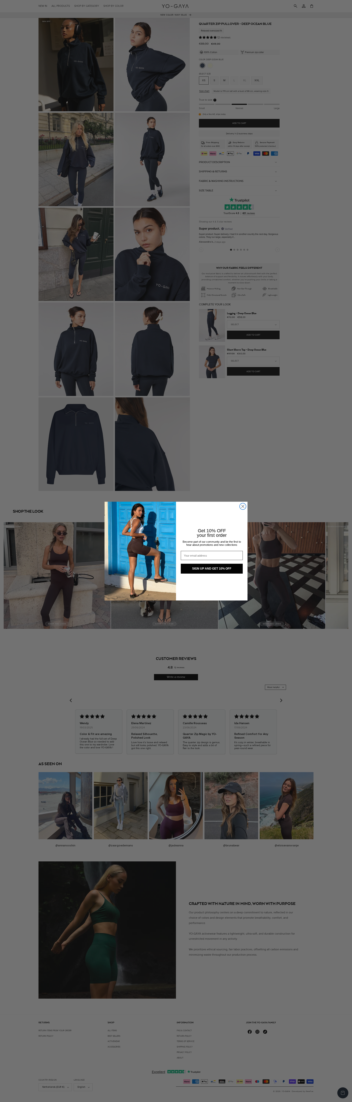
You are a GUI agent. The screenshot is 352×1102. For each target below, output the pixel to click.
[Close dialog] (243, 506)
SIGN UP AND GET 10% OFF (211, 568)
